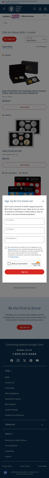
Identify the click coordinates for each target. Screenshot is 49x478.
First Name (10, 220)
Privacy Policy (14, 257)
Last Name (10, 229)
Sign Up (24, 272)
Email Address (11, 238)
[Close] (43, 201)
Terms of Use (12, 249)
